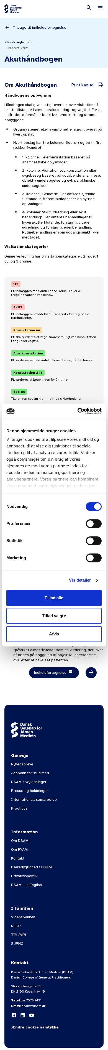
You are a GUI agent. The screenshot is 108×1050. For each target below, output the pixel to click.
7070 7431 (34, 1000)
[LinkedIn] (22, 1015)
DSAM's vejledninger (29, 781)
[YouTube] (31, 1015)
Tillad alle (54, 597)
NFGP (16, 926)
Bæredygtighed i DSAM (31, 867)
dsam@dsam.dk (34, 1006)
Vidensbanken (23, 917)
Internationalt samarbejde (34, 799)
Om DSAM (20, 840)
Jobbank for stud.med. (30, 773)
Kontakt (17, 858)
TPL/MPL (19, 934)
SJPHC (17, 943)
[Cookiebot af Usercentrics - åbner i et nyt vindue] (78, 411)
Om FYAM (19, 849)
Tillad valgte (54, 615)
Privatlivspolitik (24, 876)
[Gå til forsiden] (13, 8)
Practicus (19, 808)
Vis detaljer (80, 580)
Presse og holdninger (29, 790)
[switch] (94, 523)
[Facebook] (14, 1015)
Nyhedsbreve (22, 764)
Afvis (54, 634)
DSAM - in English (26, 884)
